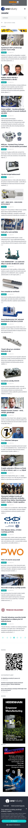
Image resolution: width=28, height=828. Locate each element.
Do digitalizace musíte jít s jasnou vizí (10, 678)
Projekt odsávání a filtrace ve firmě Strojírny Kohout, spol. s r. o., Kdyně (13, 469)
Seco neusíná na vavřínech (10, 291)
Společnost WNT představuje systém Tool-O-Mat (11, 48)
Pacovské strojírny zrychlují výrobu (13, 587)
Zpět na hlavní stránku (9, 22)
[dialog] (14, 817)
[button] (14, 825)
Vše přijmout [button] (14, 821)
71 (20, 637)
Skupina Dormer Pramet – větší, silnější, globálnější (12, 411)
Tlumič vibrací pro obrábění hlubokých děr (10, 350)
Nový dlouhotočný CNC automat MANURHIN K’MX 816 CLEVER (12, 320)
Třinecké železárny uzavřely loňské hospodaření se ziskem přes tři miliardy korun (13, 619)
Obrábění (4, 52)
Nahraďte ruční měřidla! (9, 232)
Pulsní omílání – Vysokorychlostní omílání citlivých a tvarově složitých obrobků (13, 111)
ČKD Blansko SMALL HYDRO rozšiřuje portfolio (11, 531)
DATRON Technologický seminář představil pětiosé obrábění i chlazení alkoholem (12, 683)
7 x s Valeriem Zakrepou (9, 440)
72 (25, 637)
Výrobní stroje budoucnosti (10, 174)
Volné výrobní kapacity (18, 806)
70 (17, 637)
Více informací (23, 818)
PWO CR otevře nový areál (10, 560)
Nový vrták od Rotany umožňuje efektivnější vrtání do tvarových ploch (14, 689)
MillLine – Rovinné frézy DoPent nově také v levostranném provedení (14, 145)
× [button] (26, 808)
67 (7, 637)
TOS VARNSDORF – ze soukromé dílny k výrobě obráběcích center (12, 262)
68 (10, 637)
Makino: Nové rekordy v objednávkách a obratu (9, 78)
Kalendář (6, 806)
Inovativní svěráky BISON (10, 381)
